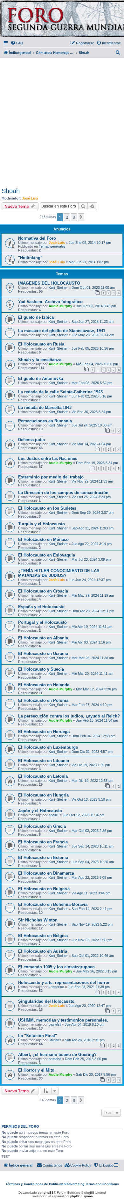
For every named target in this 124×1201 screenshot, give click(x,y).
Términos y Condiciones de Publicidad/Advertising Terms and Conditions (62, 1184)
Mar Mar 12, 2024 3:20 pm (96, 689)
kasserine (56, 987)
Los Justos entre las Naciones (47, 458)
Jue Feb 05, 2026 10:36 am (93, 348)
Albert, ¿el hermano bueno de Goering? (57, 1054)
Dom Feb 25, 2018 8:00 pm (86, 1059)
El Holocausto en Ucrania (43, 653)
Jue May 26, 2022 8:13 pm (96, 971)
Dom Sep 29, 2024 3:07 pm (93, 512)
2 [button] (67, 217)
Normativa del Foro (37, 238)
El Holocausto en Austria (42, 951)
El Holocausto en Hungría (43, 795)
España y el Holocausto (41, 606)
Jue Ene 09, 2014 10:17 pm (90, 242)
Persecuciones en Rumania (45, 421)
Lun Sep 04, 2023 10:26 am (93, 862)
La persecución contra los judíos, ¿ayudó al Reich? (69, 716)
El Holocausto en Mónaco (43, 539)
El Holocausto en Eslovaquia (46, 555)
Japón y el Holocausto (40, 810)
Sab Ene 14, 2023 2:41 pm (92, 909)
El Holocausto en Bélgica (43, 935)
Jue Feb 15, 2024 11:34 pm (97, 720)
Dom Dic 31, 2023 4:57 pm (92, 751)
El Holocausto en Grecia (42, 826)
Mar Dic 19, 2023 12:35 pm (92, 780)
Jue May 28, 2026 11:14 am (93, 335)
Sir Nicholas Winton (38, 920)
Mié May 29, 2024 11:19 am (93, 595)
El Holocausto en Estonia (43, 857)
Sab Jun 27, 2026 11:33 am (93, 322)
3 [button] (74, 217)
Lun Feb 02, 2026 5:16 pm (92, 396)
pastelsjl (55, 1024)
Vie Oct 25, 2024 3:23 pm (91, 497)
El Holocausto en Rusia (41, 344)
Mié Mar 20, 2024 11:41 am (92, 673)
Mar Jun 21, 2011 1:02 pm (89, 262)
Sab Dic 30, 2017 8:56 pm (96, 1074)
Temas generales (52, 246)
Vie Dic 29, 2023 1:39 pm (91, 765)
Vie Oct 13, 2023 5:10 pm (91, 799)
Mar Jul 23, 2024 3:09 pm (91, 559)
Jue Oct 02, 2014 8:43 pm (96, 306)
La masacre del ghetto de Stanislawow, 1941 (61, 330)
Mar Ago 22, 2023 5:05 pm (92, 877)
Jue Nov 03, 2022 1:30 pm (92, 940)
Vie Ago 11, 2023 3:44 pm (91, 893)
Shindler (55, 1040)
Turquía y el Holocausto (41, 523)
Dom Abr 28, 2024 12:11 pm (93, 611)
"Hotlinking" (30, 257)
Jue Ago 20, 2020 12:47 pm (90, 1006)
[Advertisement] (62, 121)
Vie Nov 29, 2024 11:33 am (92, 481)
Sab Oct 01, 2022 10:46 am (93, 955)
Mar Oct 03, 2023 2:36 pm (92, 831)
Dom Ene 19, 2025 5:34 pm (97, 463)
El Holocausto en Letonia (43, 776)
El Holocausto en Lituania (43, 760)
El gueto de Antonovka (40, 378)
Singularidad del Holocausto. (47, 1001)
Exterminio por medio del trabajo (51, 477)
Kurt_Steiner (58, 287)
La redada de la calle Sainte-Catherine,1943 (60, 391)
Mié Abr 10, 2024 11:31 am (92, 627)
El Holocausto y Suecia (41, 669)
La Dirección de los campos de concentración (63, 492)
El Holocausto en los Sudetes (47, 508)
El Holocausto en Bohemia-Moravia (52, 904)
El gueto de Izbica (36, 317)
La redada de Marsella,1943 (45, 407)
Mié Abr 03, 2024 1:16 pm (91, 642)
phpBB (49, 1192)
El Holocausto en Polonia (43, 700)
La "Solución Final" (37, 1035)
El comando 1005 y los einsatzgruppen (56, 966)
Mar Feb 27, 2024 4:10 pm (92, 705)
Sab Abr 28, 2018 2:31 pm (85, 1040)
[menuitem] (16, 43)
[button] (81, 217)
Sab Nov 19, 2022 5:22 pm (92, 924)
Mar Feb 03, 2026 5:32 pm (92, 383)
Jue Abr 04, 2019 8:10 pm (84, 1024)
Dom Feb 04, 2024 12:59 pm (93, 736)
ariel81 (54, 815)
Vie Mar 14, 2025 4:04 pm (91, 444)
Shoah (11, 190)
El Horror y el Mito (36, 1070)
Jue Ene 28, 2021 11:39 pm (89, 987)
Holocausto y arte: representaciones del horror (64, 982)
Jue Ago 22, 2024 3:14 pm (92, 544)
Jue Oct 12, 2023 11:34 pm (83, 815)
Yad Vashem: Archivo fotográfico (50, 301)
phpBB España (81, 1196)
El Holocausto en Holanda (43, 684)
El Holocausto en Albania (43, 638)
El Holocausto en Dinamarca (46, 873)
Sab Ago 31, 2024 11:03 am (93, 528)
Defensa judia (31, 439)
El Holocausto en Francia (43, 842)
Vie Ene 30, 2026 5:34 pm (91, 412)
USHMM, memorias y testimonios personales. (63, 1020)
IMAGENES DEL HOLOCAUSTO (49, 283)
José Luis (30, 198)
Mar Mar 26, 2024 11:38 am (93, 658)
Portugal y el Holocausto (42, 622)
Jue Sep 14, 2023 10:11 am (93, 846)
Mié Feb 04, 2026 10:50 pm (97, 364)
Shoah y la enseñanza (39, 359)
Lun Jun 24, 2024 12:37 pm (90, 580)
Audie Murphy (60, 306)
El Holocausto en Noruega (44, 731)
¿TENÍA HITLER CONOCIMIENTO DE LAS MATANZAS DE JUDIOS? (59, 573)
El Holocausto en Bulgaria (44, 888)
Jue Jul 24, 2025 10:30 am (92, 425)
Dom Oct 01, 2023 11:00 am (93, 287)
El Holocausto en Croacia (43, 591)
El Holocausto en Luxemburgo (48, 747)
